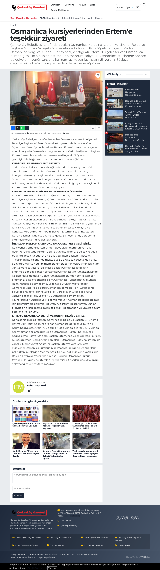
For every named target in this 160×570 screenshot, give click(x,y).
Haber (14, 25)
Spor (92, 5)
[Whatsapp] (132, 518)
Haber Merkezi (20, 133)
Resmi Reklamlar (60, 10)
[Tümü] (146, 74)
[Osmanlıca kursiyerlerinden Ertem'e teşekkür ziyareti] (56, 98)
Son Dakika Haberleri (93, 545)
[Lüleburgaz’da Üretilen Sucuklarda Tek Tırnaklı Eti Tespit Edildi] (86, 413)
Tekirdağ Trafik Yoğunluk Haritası (128, 538)
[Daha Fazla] (27, 128)
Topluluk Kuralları (18, 557)
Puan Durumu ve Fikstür (26, 545)
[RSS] (136, 518)
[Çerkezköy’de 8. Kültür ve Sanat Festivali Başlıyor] (26, 413)
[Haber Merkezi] (18, 387)
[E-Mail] (29, 391)
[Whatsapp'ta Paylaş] (22, 128)
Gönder (18, 495)
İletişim (31, 557)
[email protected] (72, 516)
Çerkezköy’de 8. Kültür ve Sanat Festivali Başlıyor (26, 424)
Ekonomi (69, 5)
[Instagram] (127, 518)
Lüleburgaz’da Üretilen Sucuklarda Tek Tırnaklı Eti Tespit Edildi (84, 425)
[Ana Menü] (145, 10)
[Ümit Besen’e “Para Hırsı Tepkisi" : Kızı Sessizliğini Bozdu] (26, 441)
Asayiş (82, 5)
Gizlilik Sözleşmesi (89, 554)
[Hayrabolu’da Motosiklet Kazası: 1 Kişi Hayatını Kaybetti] (56, 413)
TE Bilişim (145, 557)
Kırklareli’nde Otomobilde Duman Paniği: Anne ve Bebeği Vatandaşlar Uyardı (56, 455)
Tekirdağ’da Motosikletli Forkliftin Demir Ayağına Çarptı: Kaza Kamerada (85, 453)
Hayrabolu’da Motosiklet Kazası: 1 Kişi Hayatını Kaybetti (72, 18)
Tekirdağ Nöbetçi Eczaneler (28, 537)
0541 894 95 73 (67, 521)
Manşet (62, 554)
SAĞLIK (70, 554)
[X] (122, 518)
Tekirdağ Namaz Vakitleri (96, 537)
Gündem (55, 5)
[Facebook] (118, 518)
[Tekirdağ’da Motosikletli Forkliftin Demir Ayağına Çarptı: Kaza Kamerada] (86, 441)
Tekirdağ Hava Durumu (61, 537)
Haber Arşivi (124, 545)
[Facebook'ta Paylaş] (13, 128)
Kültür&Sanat (51, 554)
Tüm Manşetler (57, 545)
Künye (39, 557)
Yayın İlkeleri (50, 557)
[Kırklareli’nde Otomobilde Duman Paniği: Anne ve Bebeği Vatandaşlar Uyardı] (56, 441)
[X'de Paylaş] (18, 128)
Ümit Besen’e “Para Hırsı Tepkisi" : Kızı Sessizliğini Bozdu (25, 453)
